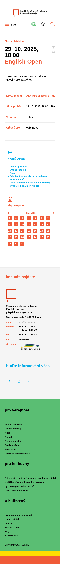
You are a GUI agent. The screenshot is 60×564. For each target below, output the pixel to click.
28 (48, 237)
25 (29, 237)
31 (22, 243)
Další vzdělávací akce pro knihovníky (30, 182)
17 (22, 231)
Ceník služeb (12, 445)
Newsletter (10, 449)
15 (9, 231)
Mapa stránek (12, 527)
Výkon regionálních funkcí (24, 186)
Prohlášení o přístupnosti (19, 515)
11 (29, 224)
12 (35, 224)
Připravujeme (16, 205)
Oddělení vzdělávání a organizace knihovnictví (28, 178)
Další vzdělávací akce (16, 490)
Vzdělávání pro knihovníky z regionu (25, 482)
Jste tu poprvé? (18, 166)
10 (22, 224)
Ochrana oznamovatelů (17, 453)
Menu (13, 25)
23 (16, 237)
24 (22, 237)
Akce (7, 41)
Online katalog (18, 170)
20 (41, 231)
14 (48, 224)
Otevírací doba (13, 441)
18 (29, 231)
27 (41, 237)
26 (35, 237)
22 (9, 237)
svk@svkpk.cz (27, 322)
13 (41, 224)
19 (35, 231)
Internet (9, 523)
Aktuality (10, 437)
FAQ (7, 531)
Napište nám (11, 535)
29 (9, 243)
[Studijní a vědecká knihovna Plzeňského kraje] (30, 13)
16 (16, 231)
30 (16, 243)
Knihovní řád (12, 519)
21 (48, 231)
